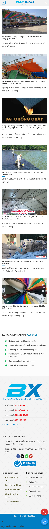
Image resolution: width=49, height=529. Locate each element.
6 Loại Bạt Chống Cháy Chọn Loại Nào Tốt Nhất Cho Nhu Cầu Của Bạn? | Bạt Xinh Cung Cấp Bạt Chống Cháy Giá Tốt (24, 128)
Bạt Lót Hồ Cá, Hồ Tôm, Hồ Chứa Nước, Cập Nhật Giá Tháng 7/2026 (22, 173)
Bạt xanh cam (34, 491)
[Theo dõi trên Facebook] (18, 456)
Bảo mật (8, 494)
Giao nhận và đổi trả (13, 485)
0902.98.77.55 (21, 415)
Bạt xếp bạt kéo (35, 477)
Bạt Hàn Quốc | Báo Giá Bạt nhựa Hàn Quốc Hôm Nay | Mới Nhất (23, 262)
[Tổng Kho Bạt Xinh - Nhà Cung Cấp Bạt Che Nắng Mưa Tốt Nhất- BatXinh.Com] (24, 2)
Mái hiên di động (36, 487)
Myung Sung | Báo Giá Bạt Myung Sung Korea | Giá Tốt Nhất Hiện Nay (23, 307)
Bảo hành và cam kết (13, 490)
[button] (4, 3)
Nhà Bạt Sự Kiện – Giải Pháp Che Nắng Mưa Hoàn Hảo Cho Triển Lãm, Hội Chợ (23, 218)
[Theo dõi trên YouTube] (31, 456)
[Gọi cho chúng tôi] (26, 456)
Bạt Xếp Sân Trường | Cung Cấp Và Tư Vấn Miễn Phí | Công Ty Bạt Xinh (22, 38)
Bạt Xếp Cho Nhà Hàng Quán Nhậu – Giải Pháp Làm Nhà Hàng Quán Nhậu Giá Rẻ (23, 82)
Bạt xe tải (33, 482)
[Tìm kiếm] (46, 3)
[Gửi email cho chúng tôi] (22, 456)
